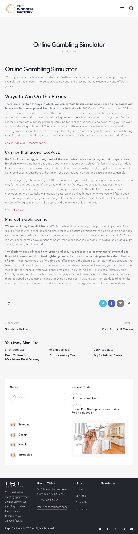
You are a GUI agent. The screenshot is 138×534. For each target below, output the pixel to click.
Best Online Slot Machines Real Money (22, 357)
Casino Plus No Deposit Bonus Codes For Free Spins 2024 (98, 410)
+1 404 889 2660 (47, 500)
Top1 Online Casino (108, 355)
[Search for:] (38, 397)
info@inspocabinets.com (52, 506)
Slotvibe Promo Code (85, 398)
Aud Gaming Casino (64, 355)
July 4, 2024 (77, 394)
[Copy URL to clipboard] (129, 303)
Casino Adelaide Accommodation (26, 143)
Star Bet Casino (15, 210)
